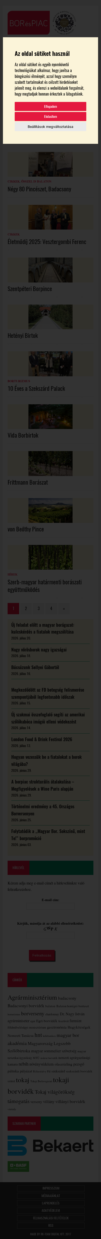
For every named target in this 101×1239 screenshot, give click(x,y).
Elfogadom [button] (50, 106)
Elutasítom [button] (50, 116)
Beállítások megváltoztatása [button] (50, 126)
